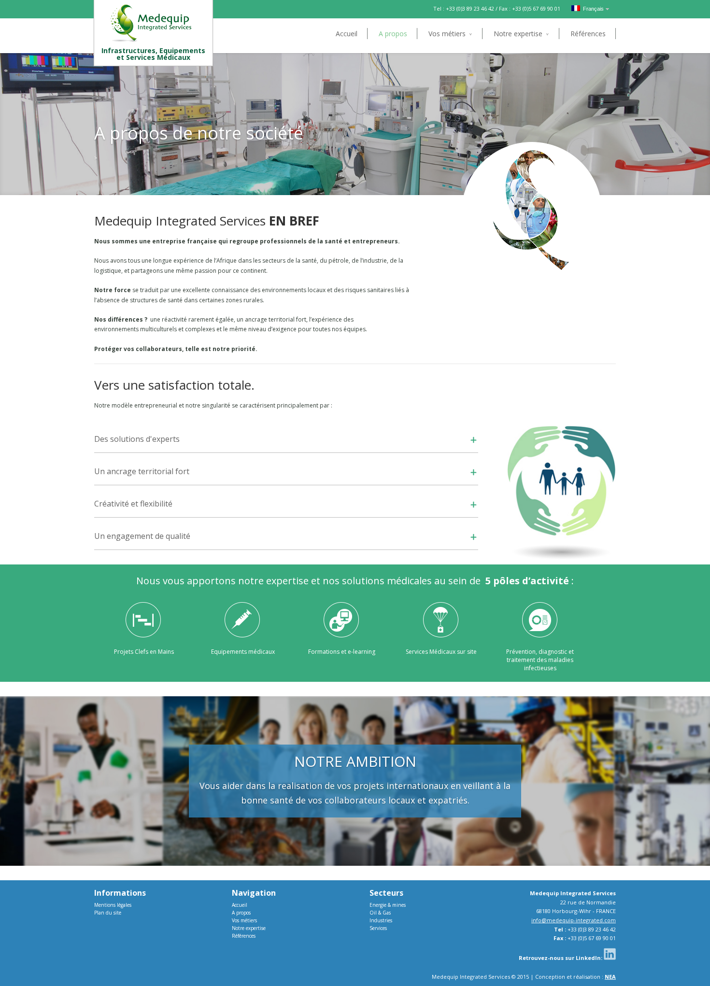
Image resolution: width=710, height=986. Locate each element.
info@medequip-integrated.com (573, 920)
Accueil (346, 33)
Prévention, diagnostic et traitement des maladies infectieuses (540, 660)
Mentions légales (112, 904)
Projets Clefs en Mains (144, 652)
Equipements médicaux (243, 652)
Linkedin (610, 954)
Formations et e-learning (341, 652)
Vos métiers (447, 33)
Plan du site (107, 912)
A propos (393, 33)
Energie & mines (387, 904)
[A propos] (104, 157)
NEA (610, 976)
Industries (380, 920)
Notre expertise (518, 33)
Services (378, 928)
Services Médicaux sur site (441, 652)
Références (588, 33)
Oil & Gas (380, 912)
